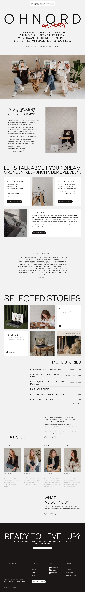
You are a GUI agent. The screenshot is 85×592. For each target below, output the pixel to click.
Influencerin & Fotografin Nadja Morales (47, 383)
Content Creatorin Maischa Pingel (45, 375)
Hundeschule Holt (39, 389)
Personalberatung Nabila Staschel (48, 394)
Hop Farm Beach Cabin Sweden (45, 369)
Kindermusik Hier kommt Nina (45, 399)
